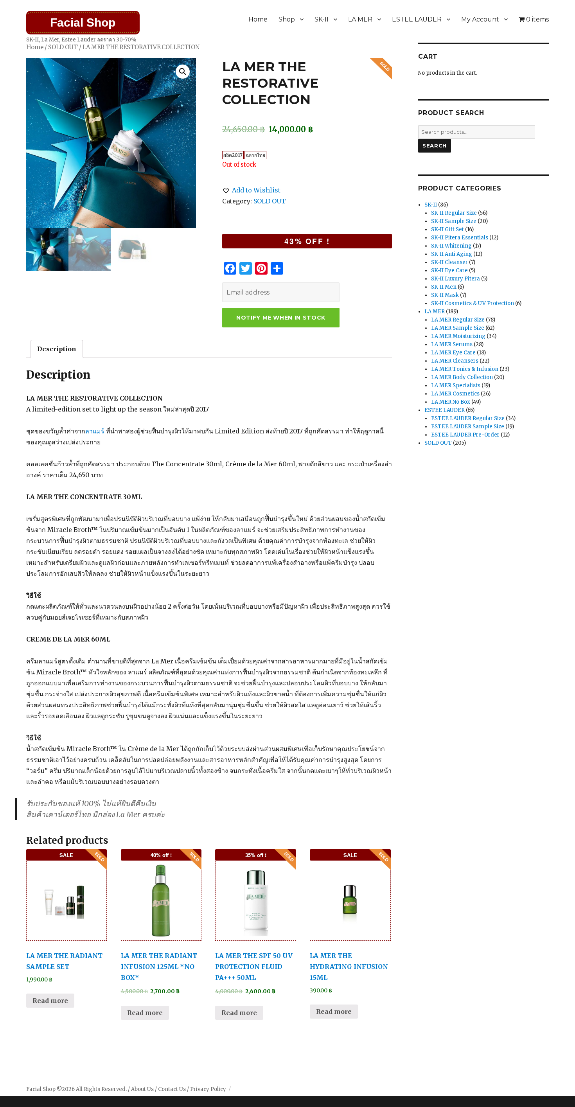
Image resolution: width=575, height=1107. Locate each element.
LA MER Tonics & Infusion (464, 369)
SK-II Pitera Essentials (459, 237)
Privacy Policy (208, 1089)
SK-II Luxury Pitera (455, 278)
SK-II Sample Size (453, 221)
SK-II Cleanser (449, 262)
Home (258, 19)
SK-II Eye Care (449, 270)
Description (56, 349)
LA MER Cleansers (454, 361)
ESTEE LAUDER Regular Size (468, 418)
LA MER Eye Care (453, 352)
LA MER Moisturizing (458, 336)
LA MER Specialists (455, 385)
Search (434, 145)
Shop (287, 19)
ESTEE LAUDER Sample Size (467, 426)
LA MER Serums (452, 344)
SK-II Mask (445, 295)
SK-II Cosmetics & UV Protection (472, 303)
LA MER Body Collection (462, 377)
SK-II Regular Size (454, 213)
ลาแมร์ (94, 431)
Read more (50, 1001)
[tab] (57, 349)
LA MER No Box (450, 402)
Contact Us (172, 1089)
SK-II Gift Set (447, 229)
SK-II (321, 19)
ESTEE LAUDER (417, 19)
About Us (142, 1089)
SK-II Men (443, 287)
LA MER (360, 19)
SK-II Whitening (451, 246)
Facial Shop (82, 22)
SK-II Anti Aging (451, 254)
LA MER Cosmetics (455, 393)
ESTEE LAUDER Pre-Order (465, 434)
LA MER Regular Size (458, 319)
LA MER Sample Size (457, 328)
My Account (480, 19)
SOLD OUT (63, 47)
